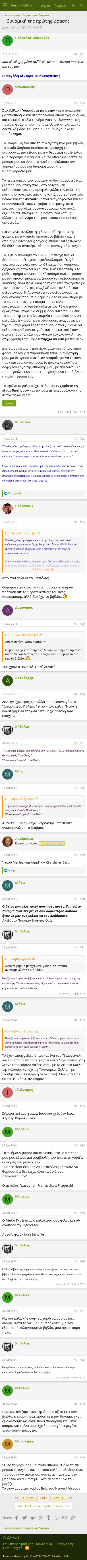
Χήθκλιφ (22, 726)
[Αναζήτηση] (82, 5)
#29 (82, 855)
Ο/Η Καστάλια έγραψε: (20, 533)
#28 (82, 788)
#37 (82, 1311)
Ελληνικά (12, 1538)
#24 (82, 522)
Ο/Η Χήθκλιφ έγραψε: (19, 799)
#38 (82, 1360)
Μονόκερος (24, 1441)
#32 (82, 1020)
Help (6, 1548)
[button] (5, 5)
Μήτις (20, 771)
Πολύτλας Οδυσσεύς (32, 37)
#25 (82, 624)
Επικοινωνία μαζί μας (18, 1544)
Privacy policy (65, 1544)
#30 (82, 899)
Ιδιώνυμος (24, 1089)
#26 (82, 694)
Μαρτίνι (22, 1129)
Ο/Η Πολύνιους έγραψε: (21, 635)
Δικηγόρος (24, 607)
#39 (82, 1404)
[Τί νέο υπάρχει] (73, 5)
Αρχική (17, 1548)
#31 (82, 947)
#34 (82, 1145)
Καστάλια (23, 422)
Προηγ (29, 1498)
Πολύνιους (24, 505)
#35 (82, 1213)
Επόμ (58, 1498)
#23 (82, 438)
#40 (82, 1457)
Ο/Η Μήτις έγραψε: (18, 959)
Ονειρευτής (25, 86)
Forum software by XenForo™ (35, 1556)
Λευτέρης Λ (12, 27)
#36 (82, 1261)
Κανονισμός (44, 1544)
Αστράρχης (24, 677)
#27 (82, 743)
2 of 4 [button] (43, 1498)
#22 (82, 103)
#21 (82, 54)
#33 (82, 1106)
